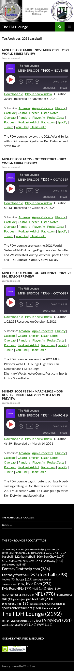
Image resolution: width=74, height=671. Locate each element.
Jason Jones (13, 584)
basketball (32, 556)
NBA (54, 588)
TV (36, 620)
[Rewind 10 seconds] (22, 82)
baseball (11, 556)
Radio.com (48, 122)
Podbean (10, 122)
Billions (28, 561)
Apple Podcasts (42, 108)
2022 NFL (52, 549)
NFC (29, 594)
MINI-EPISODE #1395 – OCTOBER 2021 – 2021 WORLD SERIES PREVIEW (34, 160)
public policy (38, 604)
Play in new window (38, 94)
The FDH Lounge (15, 27)
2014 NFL (22, 549)
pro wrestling (15, 603)
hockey (8, 579)
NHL (7, 599)
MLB (39, 588)
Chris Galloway (49, 561)
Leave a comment (11, 57)
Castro (22, 113)
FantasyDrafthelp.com (26, 568)
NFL (44, 594)
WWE (28, 624)
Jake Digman (42, 579)
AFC (41, 553)
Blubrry (60, 108)
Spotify (62, 122)
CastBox (10, 113)
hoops (24, 579)
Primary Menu (69, 26)
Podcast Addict (28, 122)
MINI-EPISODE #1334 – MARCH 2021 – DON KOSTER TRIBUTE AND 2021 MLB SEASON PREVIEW (32, 395)
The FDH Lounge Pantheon (16, 620)
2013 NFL (8, 549)
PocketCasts (55, 117)
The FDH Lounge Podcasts (18, 517)
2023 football (10, 553)
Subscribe (49, 88)
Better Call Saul (12, 561)
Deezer (34, 113)
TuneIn (8, 127)
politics (19, 599)
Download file (13, 94)
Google (7, 524)
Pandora (24, 117)
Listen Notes (49, 113)
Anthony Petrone (56, 553)
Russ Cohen (55, 603)
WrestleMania (11, 625)
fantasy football (20, 575)
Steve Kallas (51, 608)
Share (63, 88)
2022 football (37, 549)
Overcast (10, 117)
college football (14, 564)
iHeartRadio (38, 127)
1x (29, 81)
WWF (44, 624)
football (53, 574)
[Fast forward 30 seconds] (41, 82)
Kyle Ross (39, 583)
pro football (39, 599)
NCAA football (13, 594)
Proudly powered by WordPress (18, 666)
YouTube (22, 127)
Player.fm (38, 117)
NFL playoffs (64, 594)
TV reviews (56, 620)
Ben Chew (53, 556)
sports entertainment (21, 608)
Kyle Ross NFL (16, 588)
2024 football (27, 553)
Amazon (24, 108)
